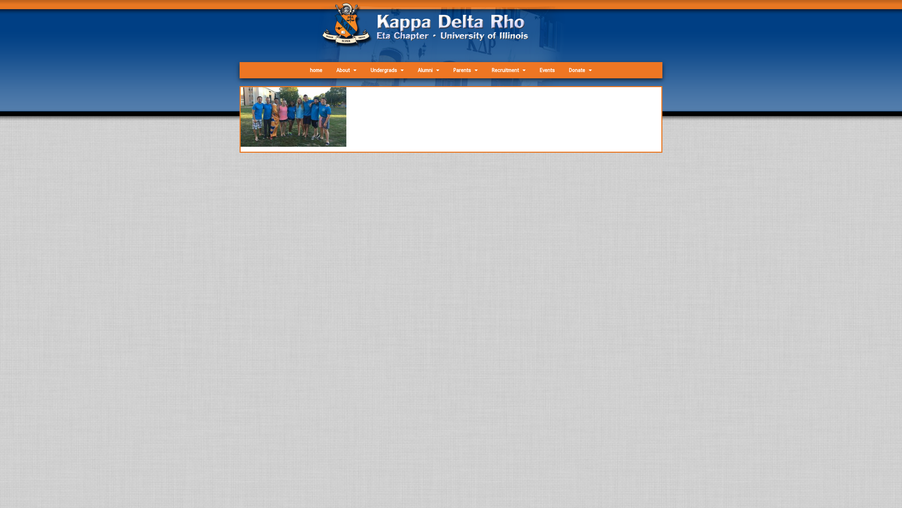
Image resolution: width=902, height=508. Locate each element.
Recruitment (505, 70)
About (343, 70)
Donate (577, 70)
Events (547, 70)
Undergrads (384, 70)
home (316, 70)
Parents (462, 70)
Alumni (425, 70)
